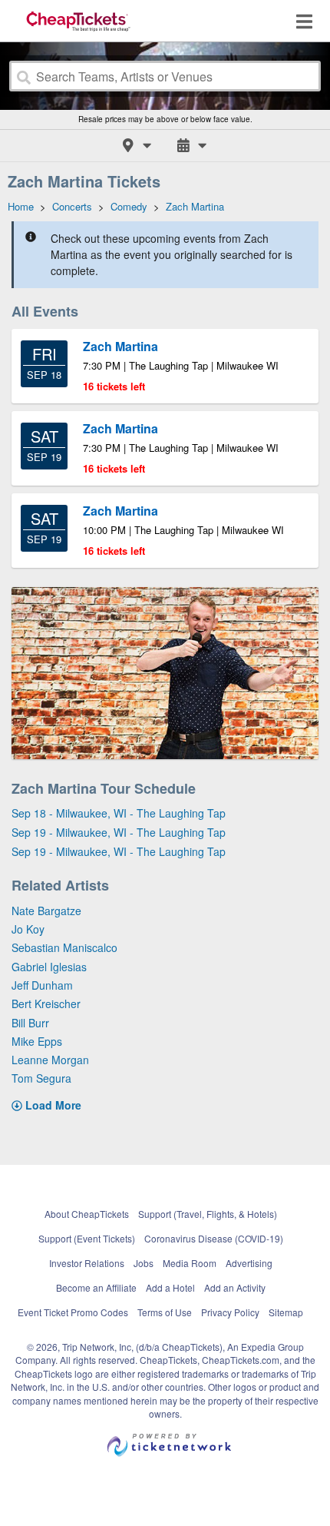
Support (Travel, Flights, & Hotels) (207, 1213)
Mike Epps (37, 1041)
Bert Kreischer (46, 1003)
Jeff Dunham (42, 985)
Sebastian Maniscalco (64, 947)
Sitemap (286, 1312)
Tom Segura (41, 1078)
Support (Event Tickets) (86, 1238)
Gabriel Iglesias (49, 966)
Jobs (143, 1262)
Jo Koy (28, 929)
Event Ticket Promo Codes (73, 1312)
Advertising (249, 1262)
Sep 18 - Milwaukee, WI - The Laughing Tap (119, 813)
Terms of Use (164, 1312)
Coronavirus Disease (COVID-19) (213, 1238)
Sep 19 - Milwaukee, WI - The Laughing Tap (119, 832)
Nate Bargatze (46, 910)
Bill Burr (30, 1022)
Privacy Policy (230, 1312)
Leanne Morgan (50, 1059)
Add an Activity (235, 1287)
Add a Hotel (170, 1287)
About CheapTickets (87, 1213)
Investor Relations (86, 1262)
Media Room (189, 1262)
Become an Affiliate (96, 1287)
